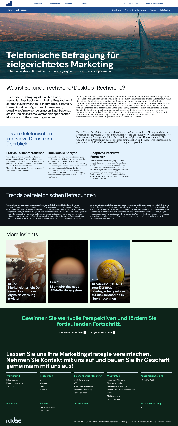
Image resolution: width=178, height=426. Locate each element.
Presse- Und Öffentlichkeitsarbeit (121, 389)
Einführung (116, 10)
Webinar (43, 383)
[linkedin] (149, 407)
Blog (42, 380)
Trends (153, 10)
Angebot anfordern (101, 332)
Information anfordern (70, 332)
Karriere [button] (84, 3)
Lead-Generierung (81, 380)
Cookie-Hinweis (165, 422)
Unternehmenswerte (14, 383)
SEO (75, 383)
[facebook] (145, 407)
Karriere (44, 403)
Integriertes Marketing (116, 380)
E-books (43, 389)
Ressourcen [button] (70, 3)
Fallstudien (165, 10)
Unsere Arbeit (81, 403)
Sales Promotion (113, 399)
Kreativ (110, 393)
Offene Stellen (46, 411)
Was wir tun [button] (39, 3)
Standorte (10, 386)
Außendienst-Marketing (83, 386)
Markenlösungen (80, 393)
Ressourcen (46, 375)
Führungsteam (12, 380)
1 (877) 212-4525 (147, 380)
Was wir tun (113, 375)
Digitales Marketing (115, 383)
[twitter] (141, 407)
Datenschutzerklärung (147, 422)
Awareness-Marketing (83, 389)
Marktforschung (113, 396)
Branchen (11, 403)
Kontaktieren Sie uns (154, 3)
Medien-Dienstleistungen (117, 386)
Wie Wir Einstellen (47, 407)
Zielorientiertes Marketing (88, 375)
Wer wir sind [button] (55, 3)
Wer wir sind (13, 375)
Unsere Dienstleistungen (135, 10)
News (42, 386)
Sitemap (124, 422)
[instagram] (153, 407)
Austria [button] (135, 3)
